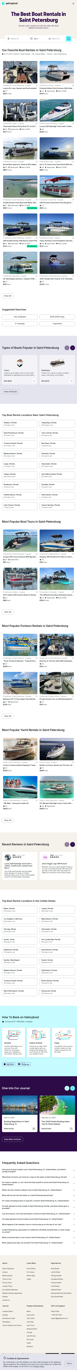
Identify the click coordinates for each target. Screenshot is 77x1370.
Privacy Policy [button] (38, 1366)
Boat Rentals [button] (55, 1268)
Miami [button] (28, 1311)
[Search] (68, 39)
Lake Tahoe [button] (31, 1318)
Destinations (6, 1322)
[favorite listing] (36, 85)
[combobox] (17, 38)
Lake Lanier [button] (30, 1315)
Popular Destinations (35, 1306)
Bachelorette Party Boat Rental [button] (61, 1293)
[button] (25, 54)
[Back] (67, 347)
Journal (5, 1306)
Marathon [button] (30, 1346)
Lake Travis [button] (30, 1325)
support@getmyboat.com (59, 1318)
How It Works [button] (31, 1268)
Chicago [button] (29, 1332)
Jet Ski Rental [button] (55, 1272)
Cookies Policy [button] (7, 1286)
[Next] (72, 347)
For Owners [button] (30, 1272)
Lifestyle (5, 1315)
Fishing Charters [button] (56, 1275)
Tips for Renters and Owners (12, 1325)
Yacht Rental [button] (55, 1286)
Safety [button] (29, 1279)
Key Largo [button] (30, 1339)
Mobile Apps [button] (31, 1275)
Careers (5, 1272)
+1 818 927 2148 (56, 1315)
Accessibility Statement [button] (10, 1289)
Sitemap (5, 1296)
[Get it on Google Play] (24, 1064)
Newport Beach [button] (32, 1329)
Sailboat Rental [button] (56, 1289)
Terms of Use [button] (6, 1279)
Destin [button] (29, 1343)
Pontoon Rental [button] (56, 1282)
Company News (7, 1311)
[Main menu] (73, 3)
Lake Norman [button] (31, 1336)
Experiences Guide (8, 1318)
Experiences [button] (56, 1263)
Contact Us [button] (6, 1300)
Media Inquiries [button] (7, 1275)
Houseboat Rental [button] (57, 1279)
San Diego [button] (30, 1322)
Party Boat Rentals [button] (57, 1296)
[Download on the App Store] (9, 1064)
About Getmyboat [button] (8, 1268)
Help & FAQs (55, 1311)
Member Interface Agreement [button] (12, 1293)
